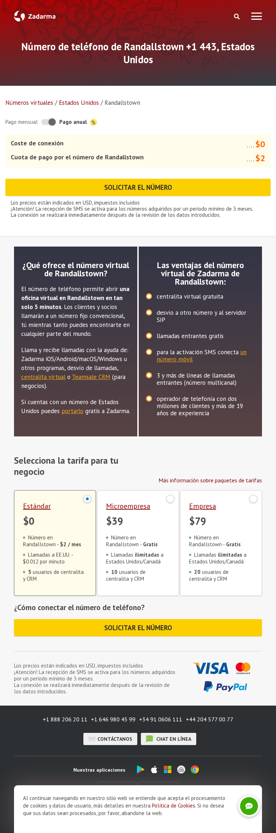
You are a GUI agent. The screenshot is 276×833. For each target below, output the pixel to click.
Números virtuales (29, 103)
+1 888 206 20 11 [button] (65, 719)
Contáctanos (114, 739)
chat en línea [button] (173, 739)
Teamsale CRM (91, 377)
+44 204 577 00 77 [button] (209, 719)
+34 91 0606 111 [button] (160, 719)
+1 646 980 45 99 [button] (113, 719)
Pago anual (73, 121)
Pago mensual (21, 121)
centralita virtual (43, 377)
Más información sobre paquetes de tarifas (210, 480)
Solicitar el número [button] (138, 187)
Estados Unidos (79, 103)
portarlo (72, 411)
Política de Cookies (173, 805)
